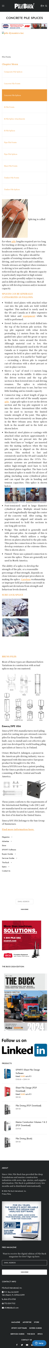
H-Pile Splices (9, 130)
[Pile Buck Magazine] (24, 6)
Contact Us (6, 871)
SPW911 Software (9, 849)
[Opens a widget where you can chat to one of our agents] (39, 1343)
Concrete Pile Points (12, 83)
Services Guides (8, 858)
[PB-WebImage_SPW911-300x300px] (21, 1220)
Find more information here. (18, 829)
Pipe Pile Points (10, 142)
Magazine (5, 837)
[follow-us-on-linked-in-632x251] (24, 1047)
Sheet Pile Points (10, 166)
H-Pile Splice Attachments (14, 119)
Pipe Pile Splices (10, 154)
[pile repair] (21, 940)
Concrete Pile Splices (12, 95)
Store (4, 845)
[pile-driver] (24, 25)
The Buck (5, 862)
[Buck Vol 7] (24, 1002)
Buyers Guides (7, 854)
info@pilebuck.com (11, 1307)
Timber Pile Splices (12, 189)
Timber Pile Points (11, 178)
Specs (4, 866)
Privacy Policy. (6, 1194)
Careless (26, 579)
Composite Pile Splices (13, 72)
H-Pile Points (9, 107)
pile (13, 241)
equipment (29, 315)
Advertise (5, 841)
